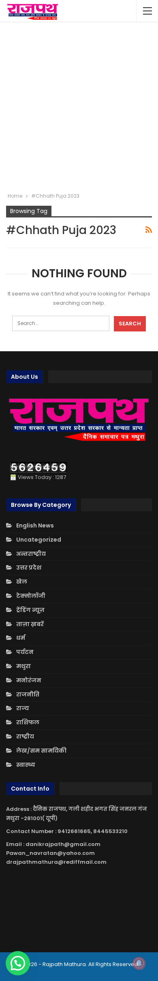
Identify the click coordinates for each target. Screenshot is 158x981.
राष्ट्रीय (25, 736)
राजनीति (27, 694)
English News (35, 525)
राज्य (22, 708)
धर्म (20, 638)
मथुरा (23, 666)
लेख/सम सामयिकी (41, 751)
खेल (21, 582)
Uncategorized (38, 540)
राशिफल (27, 722)
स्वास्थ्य (25, 765)
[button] (18, 963)
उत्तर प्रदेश (28, 567)
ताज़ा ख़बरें (30, 624)
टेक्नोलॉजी (30, 596)
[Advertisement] (79, 107)
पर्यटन (25, 652)
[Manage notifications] (138, 963)
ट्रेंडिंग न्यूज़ (30, 610)
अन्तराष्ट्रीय (31, 554)
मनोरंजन (28, 680)
